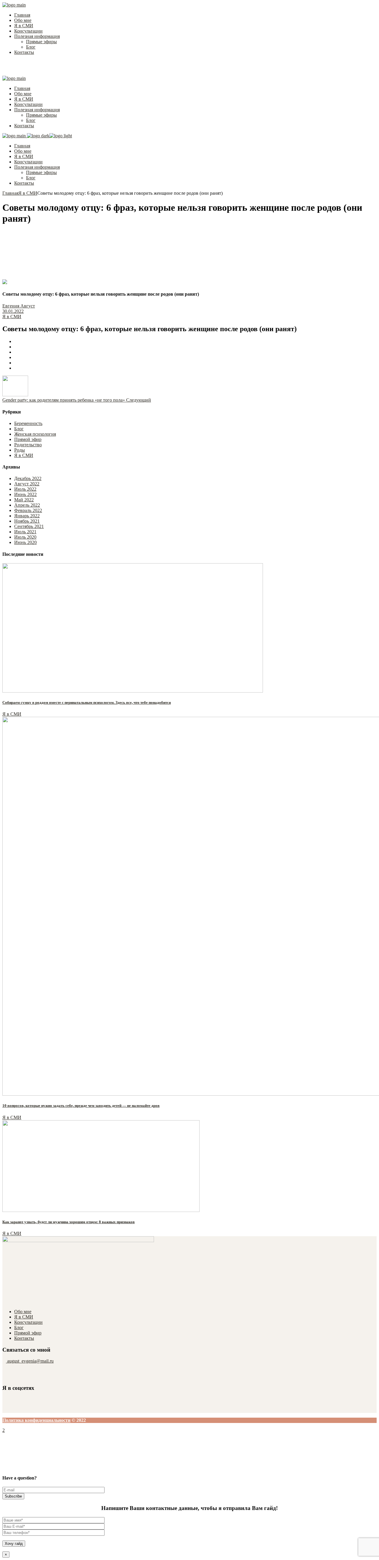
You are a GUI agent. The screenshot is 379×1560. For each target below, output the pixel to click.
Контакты (24, 1338)
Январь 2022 (27, 515)
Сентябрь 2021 (29, 526)
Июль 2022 (25, 489)
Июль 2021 (25, 531)
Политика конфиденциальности (36, 1420)
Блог (19, 428)
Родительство (28, 444)
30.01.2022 (13, 311)
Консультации (28, 1322)
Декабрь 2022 (27, 478)
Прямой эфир (27, 439)
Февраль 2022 (28, 510)
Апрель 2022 (27, 505)
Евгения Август (18, 305)
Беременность (28, 423)
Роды (19, 450)
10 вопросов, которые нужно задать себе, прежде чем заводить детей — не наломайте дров (81, 1105)
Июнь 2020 (25, 542)
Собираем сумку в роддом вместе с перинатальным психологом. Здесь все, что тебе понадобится (86, 702)
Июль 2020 (25, 537)
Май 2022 (24, 499)
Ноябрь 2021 (27, 521)
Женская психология (35, 434)
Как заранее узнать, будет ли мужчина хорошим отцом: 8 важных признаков (68, 1222)
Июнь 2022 (25, 494)
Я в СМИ (27, 193)
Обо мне (22, 1311)
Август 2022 (26, 483)
